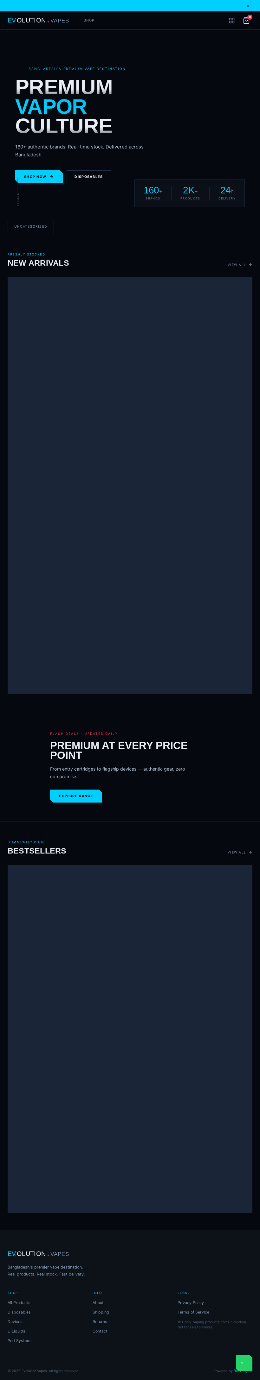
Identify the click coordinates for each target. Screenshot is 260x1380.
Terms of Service (193, 1312)
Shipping (101, 1312)
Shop (89, 20)
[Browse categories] (232, 21)
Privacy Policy (191, 1302)
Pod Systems (20, 1340)
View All (237, 265)
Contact (100, 1331)
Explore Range (76, 796)
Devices (15, 1321)
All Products (19, 1302)
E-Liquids (16, 1331)
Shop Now (35, 177)
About (98, 1302)
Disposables (89, 177)
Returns (100, 1321)
